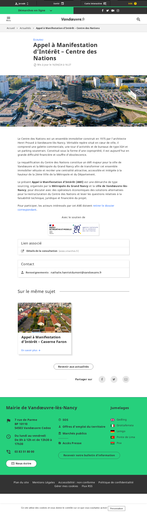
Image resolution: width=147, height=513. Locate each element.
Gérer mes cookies (66, 486)
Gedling (122, 419)
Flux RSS (87, 486)
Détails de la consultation (52, 250)
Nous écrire (21, 463)
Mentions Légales (43, 482)
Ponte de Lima (126, 437)
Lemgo (121, 431)
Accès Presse (72, 443)
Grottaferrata (125, 425)
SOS (65, 420)
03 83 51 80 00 (24, 451)
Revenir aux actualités (73, 366)
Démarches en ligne (32, 10)
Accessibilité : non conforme (76, 482)
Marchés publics (75, 433)
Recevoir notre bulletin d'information (89, 455)
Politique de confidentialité (115, 482)
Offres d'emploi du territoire (84, 427)
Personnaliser (116, 508)
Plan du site (21, 482)
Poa (119, 443)
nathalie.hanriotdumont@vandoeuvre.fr (76, 272)
